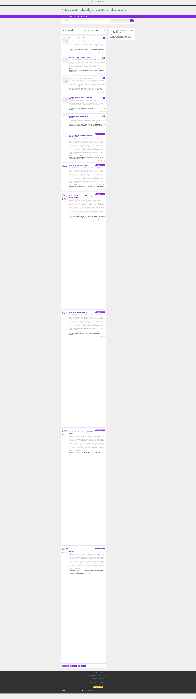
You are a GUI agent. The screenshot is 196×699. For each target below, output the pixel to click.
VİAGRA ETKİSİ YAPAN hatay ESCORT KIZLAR (81, 432)
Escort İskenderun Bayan (96, 139)
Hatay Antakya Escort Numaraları (82, 119)
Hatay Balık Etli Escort (84, 142)
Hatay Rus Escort (96, 120)
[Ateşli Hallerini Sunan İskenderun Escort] (65, 83)
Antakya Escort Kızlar (85, 40)
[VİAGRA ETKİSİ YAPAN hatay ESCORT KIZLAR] (65, 434)
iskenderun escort (98, 685)
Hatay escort (71, 43)
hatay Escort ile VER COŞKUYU (79, 312)
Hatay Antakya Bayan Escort (90, 41)
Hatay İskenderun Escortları (97, 103)
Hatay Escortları (100, 62)
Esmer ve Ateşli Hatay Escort (78, 38)
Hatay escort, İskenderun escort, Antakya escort (93, 9)
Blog (70, 16)
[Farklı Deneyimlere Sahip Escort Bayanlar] (65, 116)
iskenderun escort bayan (98, 675)
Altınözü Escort (74, 138)
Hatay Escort (77, 43)
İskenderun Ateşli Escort (79, 65)
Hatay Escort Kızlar (92, 62)
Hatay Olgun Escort (88, 148)
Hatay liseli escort (89, 120)
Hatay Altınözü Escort (81, 41)
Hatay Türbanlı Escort (76, 149)
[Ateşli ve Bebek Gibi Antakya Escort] (65, 62)
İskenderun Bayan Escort (90, 44)
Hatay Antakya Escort (100, 41)
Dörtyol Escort (83, 139)
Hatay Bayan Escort (92, 142)
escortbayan (92, 45)
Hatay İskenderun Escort (92, 63)
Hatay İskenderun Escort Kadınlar (78, 44)
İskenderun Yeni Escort (82, 152)
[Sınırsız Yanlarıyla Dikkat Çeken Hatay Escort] (65, 102)
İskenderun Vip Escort (73, 152)
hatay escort (98, 672)
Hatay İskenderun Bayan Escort (81, 63)
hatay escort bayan (98, 682)
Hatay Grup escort (95, 145)
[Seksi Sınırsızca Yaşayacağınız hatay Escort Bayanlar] (65, 134)
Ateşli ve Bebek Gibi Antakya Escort (80, 57)
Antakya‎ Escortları (93, 40)
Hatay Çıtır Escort (100, 142)
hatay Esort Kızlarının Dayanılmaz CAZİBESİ (79, 550)
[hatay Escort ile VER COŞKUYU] (65, 314)
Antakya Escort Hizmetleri (76, 40)
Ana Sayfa (64, 16)
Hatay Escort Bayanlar (92, 43)
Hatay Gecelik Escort (88, 145)
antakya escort (98, 679)
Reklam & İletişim (85, 16)
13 (82, 666)
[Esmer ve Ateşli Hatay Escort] (65, 43)
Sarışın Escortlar (90, 152)
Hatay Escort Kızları (73, 145)
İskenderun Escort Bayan (74, 45)
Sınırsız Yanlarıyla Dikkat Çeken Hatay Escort (80, 98)
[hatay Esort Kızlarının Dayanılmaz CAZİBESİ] (65, 552)
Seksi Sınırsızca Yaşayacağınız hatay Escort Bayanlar (80, 136)
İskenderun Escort (98, 44)
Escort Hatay (99, 40)
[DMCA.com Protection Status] (98, 687)
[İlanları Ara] (132, 20)
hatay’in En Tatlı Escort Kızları (78, 165)
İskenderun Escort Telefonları (98, 150)
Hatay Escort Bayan (83, 43)
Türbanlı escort (96, 152)
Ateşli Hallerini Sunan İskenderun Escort (81, 78)
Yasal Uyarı (76, 16)
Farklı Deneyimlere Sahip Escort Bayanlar (79, 116)
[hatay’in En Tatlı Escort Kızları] (65, 167)
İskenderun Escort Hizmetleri (84, 66)
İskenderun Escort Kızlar (84, 45)
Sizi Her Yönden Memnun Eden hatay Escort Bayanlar (80, 196)
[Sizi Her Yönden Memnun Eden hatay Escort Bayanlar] (65, 199)
